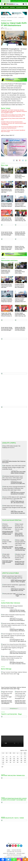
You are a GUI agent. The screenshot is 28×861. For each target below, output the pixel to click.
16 (25, 758)
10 (3, 758)
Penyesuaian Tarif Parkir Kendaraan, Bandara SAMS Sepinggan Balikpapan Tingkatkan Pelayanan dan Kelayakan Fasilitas (14, 111)
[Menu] (2, 4)
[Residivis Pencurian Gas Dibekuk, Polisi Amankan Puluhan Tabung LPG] (20, 556)
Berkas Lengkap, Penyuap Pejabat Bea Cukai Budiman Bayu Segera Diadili (20, 549)
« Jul (2, 766)
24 (3, 762)
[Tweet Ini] (17, 160)
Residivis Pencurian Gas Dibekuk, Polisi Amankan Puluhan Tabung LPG (19, 563)
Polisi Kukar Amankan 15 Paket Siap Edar (7, 547)
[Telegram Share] (23, 160)
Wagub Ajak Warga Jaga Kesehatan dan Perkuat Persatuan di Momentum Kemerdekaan (6, 219)
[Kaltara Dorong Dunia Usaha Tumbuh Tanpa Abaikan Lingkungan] (7, 241)
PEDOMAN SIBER (21, 853)
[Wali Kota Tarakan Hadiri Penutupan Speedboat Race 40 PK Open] (21, 198)
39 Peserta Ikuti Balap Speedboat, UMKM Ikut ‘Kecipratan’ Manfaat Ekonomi (12, 127)
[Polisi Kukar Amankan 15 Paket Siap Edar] (7, 542)
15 (21, 758)
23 (25, 760)
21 (17, 760)
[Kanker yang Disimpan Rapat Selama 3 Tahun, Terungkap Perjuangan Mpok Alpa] (14, 577)
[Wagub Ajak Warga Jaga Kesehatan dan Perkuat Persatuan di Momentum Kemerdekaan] (7, 213)
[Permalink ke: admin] (2, 28)
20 (14, 760)
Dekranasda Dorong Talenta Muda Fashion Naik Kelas (13, 119)
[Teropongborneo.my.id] (11, 4)
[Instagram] (13, 845)
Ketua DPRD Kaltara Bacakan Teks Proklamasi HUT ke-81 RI (13, 462)
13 (14, 758)
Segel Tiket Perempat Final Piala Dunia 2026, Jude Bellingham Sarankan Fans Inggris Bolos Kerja (6, 702)
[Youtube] (15, 845)
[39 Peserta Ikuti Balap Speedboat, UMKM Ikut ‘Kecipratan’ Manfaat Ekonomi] (7, 198)
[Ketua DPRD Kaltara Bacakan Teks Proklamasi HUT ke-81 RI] (14, 451)
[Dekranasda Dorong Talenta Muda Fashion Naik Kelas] (7, 184)
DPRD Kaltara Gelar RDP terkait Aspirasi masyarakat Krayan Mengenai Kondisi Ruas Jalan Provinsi (18, 512)
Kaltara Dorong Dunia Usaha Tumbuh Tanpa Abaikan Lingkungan (6, 248)
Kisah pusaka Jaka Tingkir (20, 595)
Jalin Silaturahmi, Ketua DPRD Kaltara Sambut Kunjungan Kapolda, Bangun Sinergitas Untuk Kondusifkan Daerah (18, 472)
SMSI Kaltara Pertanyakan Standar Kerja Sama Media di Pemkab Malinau (17, 619)
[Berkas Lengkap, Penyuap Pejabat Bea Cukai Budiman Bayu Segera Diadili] (20, 542)
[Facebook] (7, 845)
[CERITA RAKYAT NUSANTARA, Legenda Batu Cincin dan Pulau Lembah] (14, 585)
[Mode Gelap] (23, 4)
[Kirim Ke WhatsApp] (26, 160)
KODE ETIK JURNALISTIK (9, 853)
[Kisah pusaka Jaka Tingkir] (9, 594)
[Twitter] (10, 845)
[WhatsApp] (18, 845)
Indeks (8, 850)
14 (17, 758)
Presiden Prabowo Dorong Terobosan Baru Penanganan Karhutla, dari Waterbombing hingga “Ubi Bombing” (13, 123)
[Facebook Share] (14, 160)
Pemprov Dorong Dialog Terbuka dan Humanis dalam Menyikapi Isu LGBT (20, 248)
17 (3, 760)
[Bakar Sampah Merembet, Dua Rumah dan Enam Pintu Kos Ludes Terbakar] (20, 527)
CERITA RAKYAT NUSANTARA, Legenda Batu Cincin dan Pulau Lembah (18, 589)
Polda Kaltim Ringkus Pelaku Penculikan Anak (7, 562)
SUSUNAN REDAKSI (16, 850)
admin (5, 28)
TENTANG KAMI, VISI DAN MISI (14, 851)
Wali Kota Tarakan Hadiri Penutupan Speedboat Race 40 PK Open (13, 131)
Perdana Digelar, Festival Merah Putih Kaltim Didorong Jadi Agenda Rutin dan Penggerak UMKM (20, 219)
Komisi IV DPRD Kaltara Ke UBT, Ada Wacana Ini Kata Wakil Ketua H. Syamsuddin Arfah (17, 502)
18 (6, 760)
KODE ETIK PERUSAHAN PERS (14, 855)
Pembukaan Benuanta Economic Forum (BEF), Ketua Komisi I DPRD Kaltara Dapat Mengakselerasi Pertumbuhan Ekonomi (18, 482)
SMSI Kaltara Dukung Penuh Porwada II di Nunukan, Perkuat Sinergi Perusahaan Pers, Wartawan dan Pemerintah (17, 663)
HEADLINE (9, 20)
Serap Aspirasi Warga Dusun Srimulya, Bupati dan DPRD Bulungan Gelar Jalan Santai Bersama (7, 233)
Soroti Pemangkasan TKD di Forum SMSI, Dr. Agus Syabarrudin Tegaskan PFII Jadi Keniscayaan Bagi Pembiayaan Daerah (18, 640)
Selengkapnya (13, 708)
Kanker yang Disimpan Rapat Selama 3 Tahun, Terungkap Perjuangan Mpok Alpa (18, 581)
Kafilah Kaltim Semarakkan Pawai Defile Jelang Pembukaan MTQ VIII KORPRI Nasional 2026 (13, 115)
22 (21, 760)
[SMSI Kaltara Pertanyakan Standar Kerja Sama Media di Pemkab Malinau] (14, 615)
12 (10, 758)
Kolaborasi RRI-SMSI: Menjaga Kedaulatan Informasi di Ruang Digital (20, 233)
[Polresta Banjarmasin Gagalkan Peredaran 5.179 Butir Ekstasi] (7, 526)
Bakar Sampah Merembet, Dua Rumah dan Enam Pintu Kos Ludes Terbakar (19, 534)
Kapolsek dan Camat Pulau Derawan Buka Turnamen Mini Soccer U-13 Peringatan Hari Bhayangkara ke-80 (20, 702)
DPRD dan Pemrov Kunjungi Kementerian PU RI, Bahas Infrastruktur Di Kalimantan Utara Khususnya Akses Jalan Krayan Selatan (18, 493)
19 (10, 760)
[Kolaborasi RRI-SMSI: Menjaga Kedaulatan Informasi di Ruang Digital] (21, 227)
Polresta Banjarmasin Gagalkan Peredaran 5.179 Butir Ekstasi (7, 533)
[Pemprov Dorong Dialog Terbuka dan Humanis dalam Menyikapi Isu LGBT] (21, 241)
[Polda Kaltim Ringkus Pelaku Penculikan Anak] (7, 556)
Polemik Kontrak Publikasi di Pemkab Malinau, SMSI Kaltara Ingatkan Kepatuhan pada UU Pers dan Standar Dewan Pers (17, 630)
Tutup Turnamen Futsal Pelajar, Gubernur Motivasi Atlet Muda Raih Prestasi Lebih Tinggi (13, 688)
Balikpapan (3, 20)
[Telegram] (21, 846)
